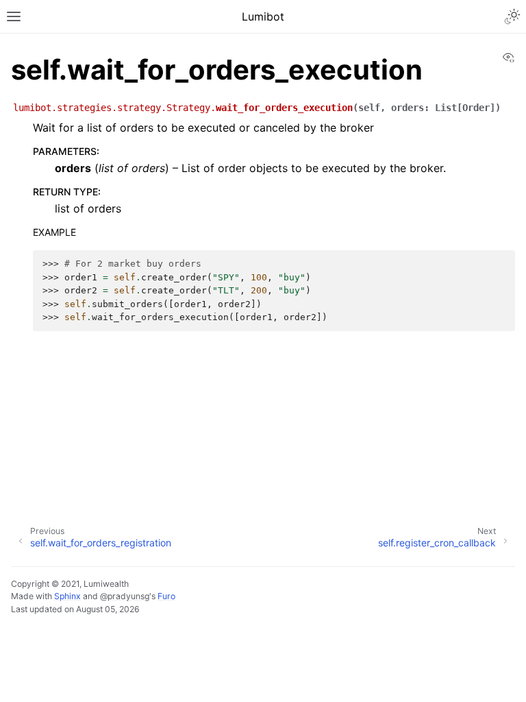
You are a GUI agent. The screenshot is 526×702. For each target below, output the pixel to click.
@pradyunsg (124, 596)
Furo (166, 596)
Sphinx (67, 596)
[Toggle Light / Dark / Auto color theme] (512, 16)
